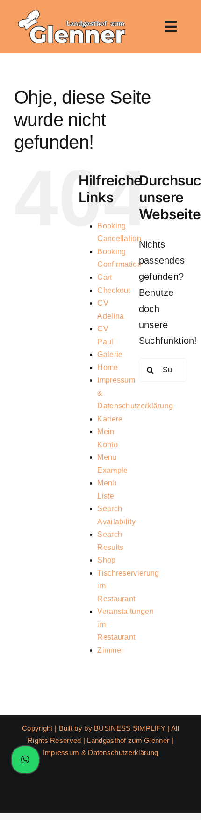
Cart (104, 277)
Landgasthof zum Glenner (128, 740)
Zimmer (110, 650)
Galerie (109, 354)
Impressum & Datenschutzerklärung (100, 752)
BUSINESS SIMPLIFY (129, 728)
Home (107, 367)
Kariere (109, 419)
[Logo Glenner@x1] (70, 12)
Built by (72, 728)
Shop (106, 560)
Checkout (113, 290)
